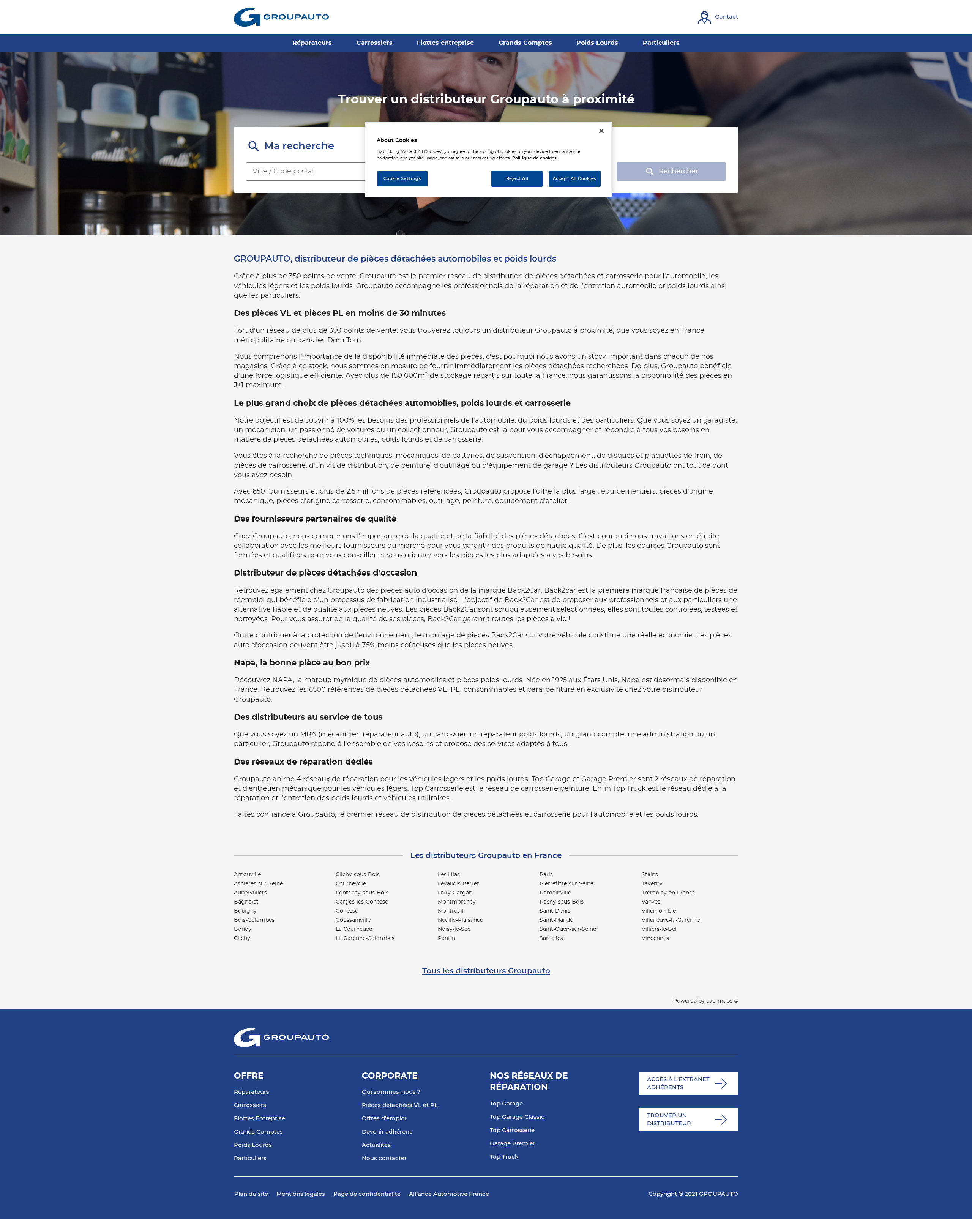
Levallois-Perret (458, 883)
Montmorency (457, 902)
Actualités (376, 1145)
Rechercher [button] (678, 171)
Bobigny (245, 911)
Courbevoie (351, 883)
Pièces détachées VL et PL (400, 1105)
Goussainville (353, 920)
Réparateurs (251, 1092)
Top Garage (506, 1104)
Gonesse (347, 911)
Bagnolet (246, 902)
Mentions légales (300, 1194)
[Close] (601, 131)
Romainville (555, 893)
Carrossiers (250, 1105)
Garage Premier (512, 1143)
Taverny (652, 883)
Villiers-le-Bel (659, 929)
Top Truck (504, 1157)
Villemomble (659, 911)
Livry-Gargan (455, 893)
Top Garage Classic (517, 1117)
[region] (488, 159)
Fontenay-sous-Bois (362, 893)
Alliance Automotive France (449, 1194)
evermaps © (722, 1001)
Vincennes (655, 938)
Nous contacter (384, 1158)
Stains (650, 874)
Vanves (651, 902)
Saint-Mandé (556, 920)
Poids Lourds (253, 1145)
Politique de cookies (534, 158)
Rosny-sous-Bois (562, 902)
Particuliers (250, 1158)
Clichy (242, 938)
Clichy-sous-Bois (358, 874)
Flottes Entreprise (259, 1118)
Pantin (446, 938)
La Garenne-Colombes (365, 938)
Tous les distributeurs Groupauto (486, 971)
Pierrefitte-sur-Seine (566, 883)
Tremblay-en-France (668, 893)
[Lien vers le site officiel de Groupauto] (281, 17)
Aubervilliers (250, 893)
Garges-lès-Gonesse (362, 902)
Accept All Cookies (574, 179)
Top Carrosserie (512, 1130)
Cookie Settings (402, 179)
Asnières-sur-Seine (258, 883)
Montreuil (451, 911)
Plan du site (251, 1194)
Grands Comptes (258, 1132)
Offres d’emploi (384, 1118)
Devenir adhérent (387, 1132)
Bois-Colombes (254, 920)
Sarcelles (551, 938)
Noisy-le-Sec (454, 929)
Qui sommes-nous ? (391, 1092)
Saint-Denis (555, 911)
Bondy (242, 929)
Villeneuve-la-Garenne (671, 920)
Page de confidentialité (367, 1194)
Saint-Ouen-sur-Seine (568, 929)
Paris (546, 874)
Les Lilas (449, 874)
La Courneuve (354, 929)
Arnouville (247, 874)
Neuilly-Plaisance (460, 920)
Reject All (517, 179)
